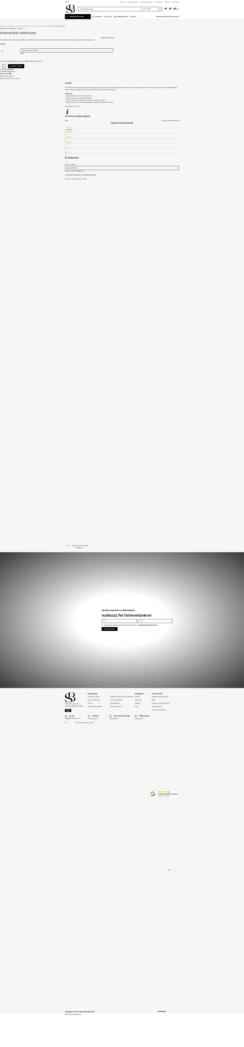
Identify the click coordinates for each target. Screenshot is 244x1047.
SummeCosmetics (94, 700)
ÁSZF (153, 700)
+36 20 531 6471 (93, 718)
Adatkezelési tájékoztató (160, 697)
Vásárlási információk (158, 710)
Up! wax (90, 703)
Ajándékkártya (115, 703)
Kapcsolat (138, 700)
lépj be (80, 179)
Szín (2, 51)
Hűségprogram (157, 706)
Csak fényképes (70, 164)
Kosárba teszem (16, 66)
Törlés (22, 53)
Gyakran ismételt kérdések (161, 703)
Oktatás (137, 703)
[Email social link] (10, 74)
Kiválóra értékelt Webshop (168, 794)
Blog (136, 706)
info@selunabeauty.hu (72, 718)
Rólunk (137, 697)
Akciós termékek (115, 706)
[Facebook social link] (66, 2)
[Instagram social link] (68, 2)
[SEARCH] (160, 9)
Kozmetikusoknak (116, 700)
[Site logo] (70, 9)
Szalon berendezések (95, 706)
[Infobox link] (69, 716)
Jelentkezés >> (114, 718)
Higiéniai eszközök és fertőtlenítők (121, 697)
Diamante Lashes (93, 697)
